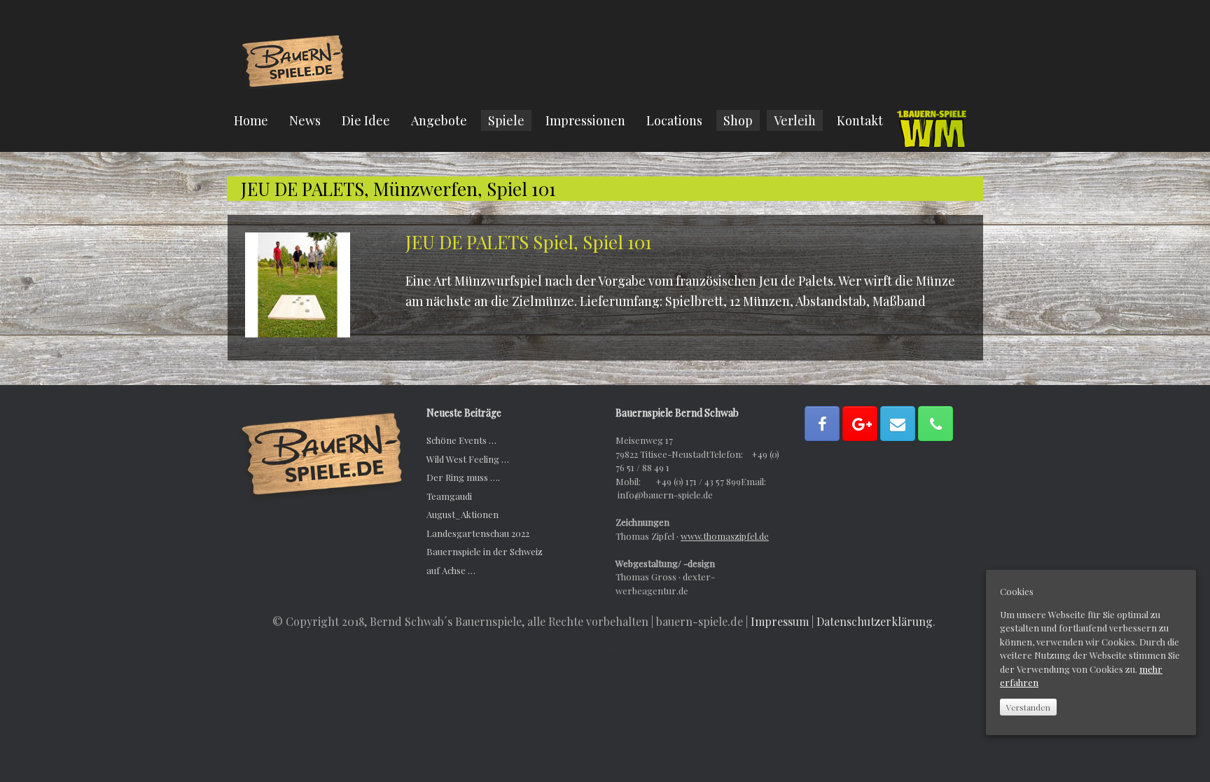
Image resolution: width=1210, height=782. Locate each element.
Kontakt (860, 120)
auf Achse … (450, 570)
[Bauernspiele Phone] (935, 423)
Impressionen (585, 120)
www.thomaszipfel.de (725, 536)
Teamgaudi (449, 496)
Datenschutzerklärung (874, 621)
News (305, 120)
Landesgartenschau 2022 (477, 533)
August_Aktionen (462, 514)
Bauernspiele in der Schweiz (484, 551)
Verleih (795, 120)
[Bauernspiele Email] (897, 423)
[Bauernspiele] (293, 60)
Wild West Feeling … (467, 459)
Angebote (439, 120)
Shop (738, 120)
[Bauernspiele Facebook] (822, 423)
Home (251, 120)
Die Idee (366, 120)
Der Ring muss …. (463, 477)
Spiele (506, 120)
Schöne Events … (461, 440)
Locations (674, 120)
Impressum (780, 621)
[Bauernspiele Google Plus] (859, 423)
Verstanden (1028, 707)
